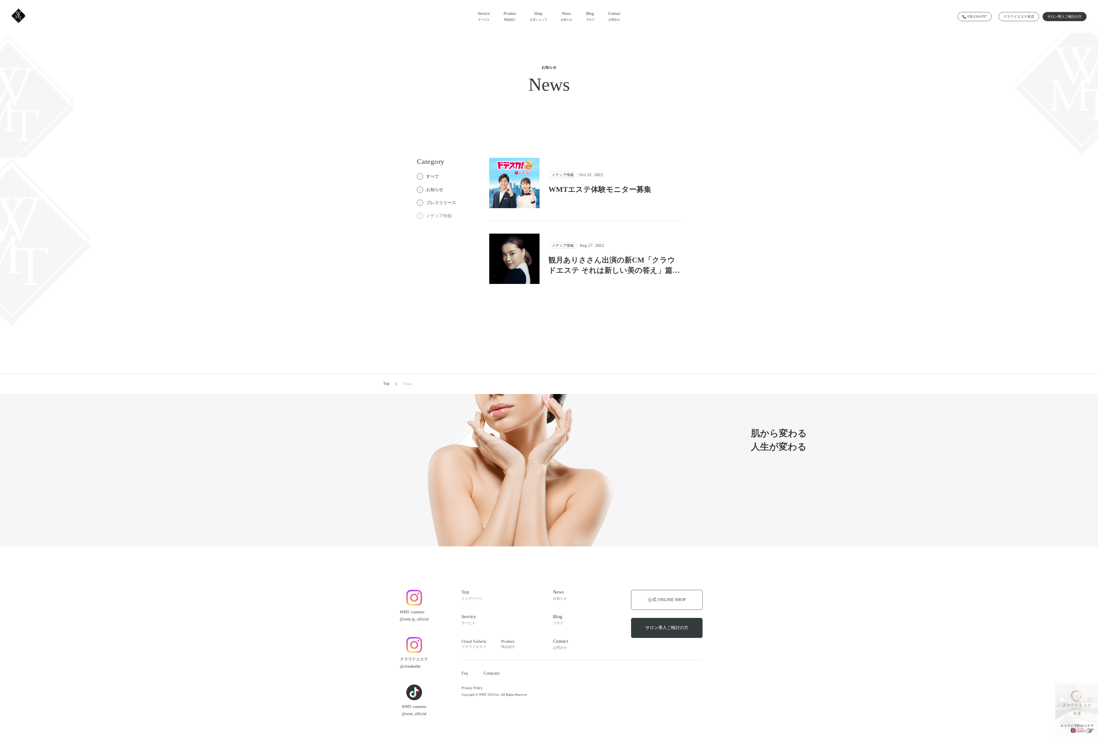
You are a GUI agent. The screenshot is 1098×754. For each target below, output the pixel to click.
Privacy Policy (472, 688)
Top (386, 384)
